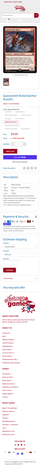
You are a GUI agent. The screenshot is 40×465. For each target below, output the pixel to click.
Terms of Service (7, 353)
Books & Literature (8, 384)
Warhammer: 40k (8, 431)
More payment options (20, 162)
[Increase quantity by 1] (24, 144)
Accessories (6, 374)
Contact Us (5, 333)
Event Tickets (6, 390)
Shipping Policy (7, 346)
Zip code (6, 258)
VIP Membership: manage (10, 363)
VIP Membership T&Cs (9, 359)
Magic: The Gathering (11, 104)
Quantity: (6, 144)
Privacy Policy (6, 356)
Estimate (9, 270)
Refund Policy (8, 278)
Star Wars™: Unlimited (9, 425)
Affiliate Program (8, 340)
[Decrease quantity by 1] (13, 144)
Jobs (3, 336)
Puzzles (4, 418)
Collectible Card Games (9, 387)
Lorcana (4, 397)
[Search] (36, 15)
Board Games (6, 380)
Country (6, 243)
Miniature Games (8, 411)
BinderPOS (19, 464)
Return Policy (6, 349)
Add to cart (10, 151)
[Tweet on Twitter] (31, 168)
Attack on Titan (7, 377)
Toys (3, 428)
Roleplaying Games (8, 421)
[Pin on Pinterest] (28, 168)
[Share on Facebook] (24, 168)
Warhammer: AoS (8, 434)
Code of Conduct (7, 343)
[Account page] (20, 20)
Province (6, 251)
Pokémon (5, 415)
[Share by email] (35, 168)
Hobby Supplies (7, 394)
